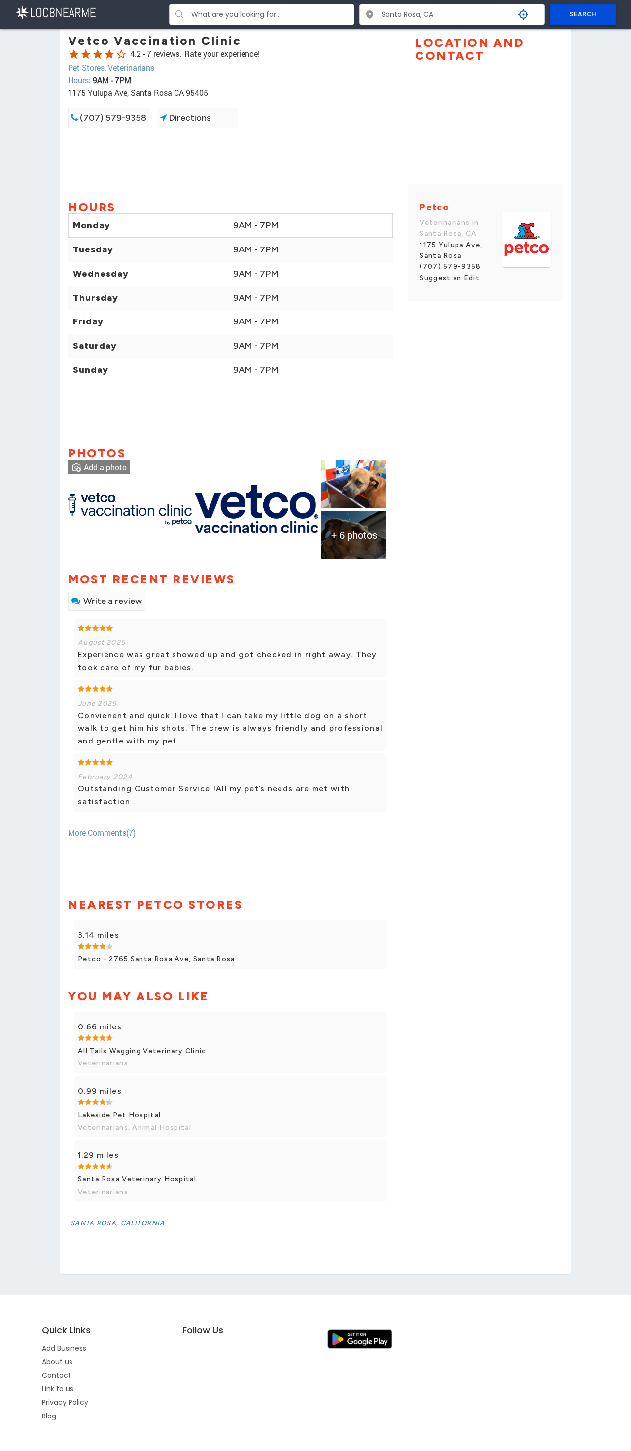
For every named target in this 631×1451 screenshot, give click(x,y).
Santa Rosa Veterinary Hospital (137, 1179)
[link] (130, 508)
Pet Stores (86, 67)
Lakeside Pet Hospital (119, 1115)
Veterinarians (131, 67)
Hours (78, 80)
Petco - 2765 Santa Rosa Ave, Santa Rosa (156, 959)
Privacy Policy (65, 1402)
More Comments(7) (102, 832)
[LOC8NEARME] (55, 11)
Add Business (64, 1348)
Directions (188, 117)
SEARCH (582, 14)
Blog (49, 1416)
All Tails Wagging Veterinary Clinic (142, 1051)
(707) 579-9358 (112, 117)
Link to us (57, 1389)
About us (57, 1362)
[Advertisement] (230, 163)
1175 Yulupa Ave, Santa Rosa (451, 250)
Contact (56, 1375)
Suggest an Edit (450, 278)
